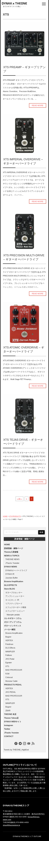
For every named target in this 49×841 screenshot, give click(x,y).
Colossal (9, 677)
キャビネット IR (12, 600)
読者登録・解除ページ (24, 539)
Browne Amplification (13, 581)
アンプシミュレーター (14, 596)
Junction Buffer (11, 578)
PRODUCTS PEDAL (13, 685)
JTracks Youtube (12, 563)
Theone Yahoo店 (11, 718)
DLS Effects (10, 648)
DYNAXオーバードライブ (16, 570)
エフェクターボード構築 (15, 607)
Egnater (8, 662)
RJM (7, 674)
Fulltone (8, 655)
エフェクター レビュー (15, 611)
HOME (5, 516)
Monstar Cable (11, 681)
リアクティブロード (13, 603)
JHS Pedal (9, 659)
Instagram (8, 725)
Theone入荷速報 (11, 552)
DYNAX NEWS (10, 567)
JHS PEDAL (10, 692)
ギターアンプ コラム (13, 622)
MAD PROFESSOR (13, 670)
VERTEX (9, 640)
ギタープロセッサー (13, 592)
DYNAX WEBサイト (12, 721)
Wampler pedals (13, 615)
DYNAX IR (9, 574)
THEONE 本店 (10, 714)
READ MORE (37, 105)
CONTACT (8, 736)
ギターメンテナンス (12, 626)
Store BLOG (9, 589)
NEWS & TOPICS (11, 556)
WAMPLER (10, 651)
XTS (10, 516)
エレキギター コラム (13, 618)
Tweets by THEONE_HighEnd (16, 750)
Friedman (9, 644)
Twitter (7, 729)
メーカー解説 (9, 629)
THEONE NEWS (12, 559)
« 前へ (19, 499)
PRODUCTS (16, 516)
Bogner (8, 637)
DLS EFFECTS (10, 585)
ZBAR (7, 710)
